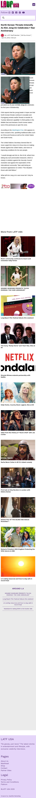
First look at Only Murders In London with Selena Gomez (15, 491)
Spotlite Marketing (14, 796)
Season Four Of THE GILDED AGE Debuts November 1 (15, 520)
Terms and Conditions (10, 782)
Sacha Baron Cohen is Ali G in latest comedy (16, 462)
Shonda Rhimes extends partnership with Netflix (15, 376)
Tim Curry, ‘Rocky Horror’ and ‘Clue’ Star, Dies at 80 (18, 346)
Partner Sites (6, 770)
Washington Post (17, 130)
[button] (33, 4)
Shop (3, 766)
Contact (4, 768)
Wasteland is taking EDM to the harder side (18, 608)
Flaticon (4, 784)
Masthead (5, 763)
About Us (4, 761)
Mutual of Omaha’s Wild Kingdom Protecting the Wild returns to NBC (18, 550)
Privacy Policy (6, 780)
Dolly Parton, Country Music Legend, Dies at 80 (17, 405)
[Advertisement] (18, 209)
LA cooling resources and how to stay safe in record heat (16, 579)
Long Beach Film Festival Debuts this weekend (17, 318)
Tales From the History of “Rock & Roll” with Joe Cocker (18, 433)
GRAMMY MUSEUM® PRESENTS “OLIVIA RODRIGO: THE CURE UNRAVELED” (15, 289)
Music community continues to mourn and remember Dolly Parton (16, 259)
